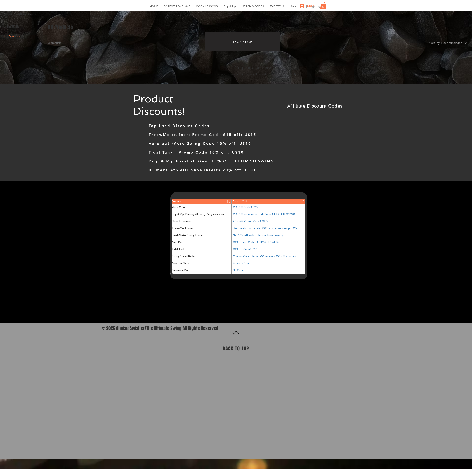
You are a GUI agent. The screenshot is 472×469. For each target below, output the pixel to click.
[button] (323, 5)
